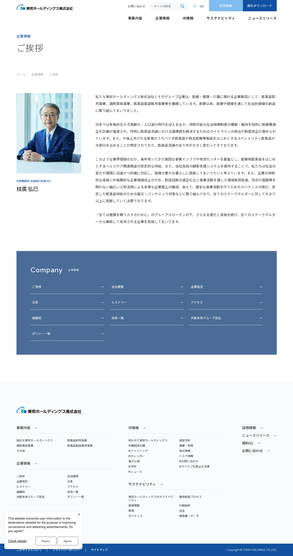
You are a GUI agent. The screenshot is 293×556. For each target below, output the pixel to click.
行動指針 (184, 505)
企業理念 (197, 286)
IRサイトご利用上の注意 (194, 466)
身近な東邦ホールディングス (34, 440)
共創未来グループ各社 (206, 318)
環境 (131, 510)
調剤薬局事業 (24, 445)
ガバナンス (135, 516)
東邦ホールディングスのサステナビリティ (150, 498)
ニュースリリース (255, 435)
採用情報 (225, 5)
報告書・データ (189, 516)
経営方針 (184, 440)
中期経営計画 (136, 445)
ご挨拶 (36, 286)
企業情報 (37, 74)
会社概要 (117, 286)
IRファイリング (138, 451)
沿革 (35, 302)
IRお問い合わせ (188, 461)
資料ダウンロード (259, 5)
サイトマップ (99, 550)
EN (202, 6)
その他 (20, 451)
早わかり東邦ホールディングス (148, 440)
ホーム (21, 74)
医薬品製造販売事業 (80, 445)
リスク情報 (186, 456)
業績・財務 (186, 445)
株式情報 (184, 451)
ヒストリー (119, 302)
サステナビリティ (142, 484)
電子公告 (134, 461)
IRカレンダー (136, 456)
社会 (182, 510)
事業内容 (23, 428)
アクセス (197, 302)
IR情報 (133, 428)
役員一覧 (117, 318)
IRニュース (135, 471)
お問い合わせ (252, 451)
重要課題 (134, 505)
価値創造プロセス (190, 497)
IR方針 (132, 466)
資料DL (248, 443)
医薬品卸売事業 (77, 440)
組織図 (36, 318)
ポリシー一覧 (41, 333)
